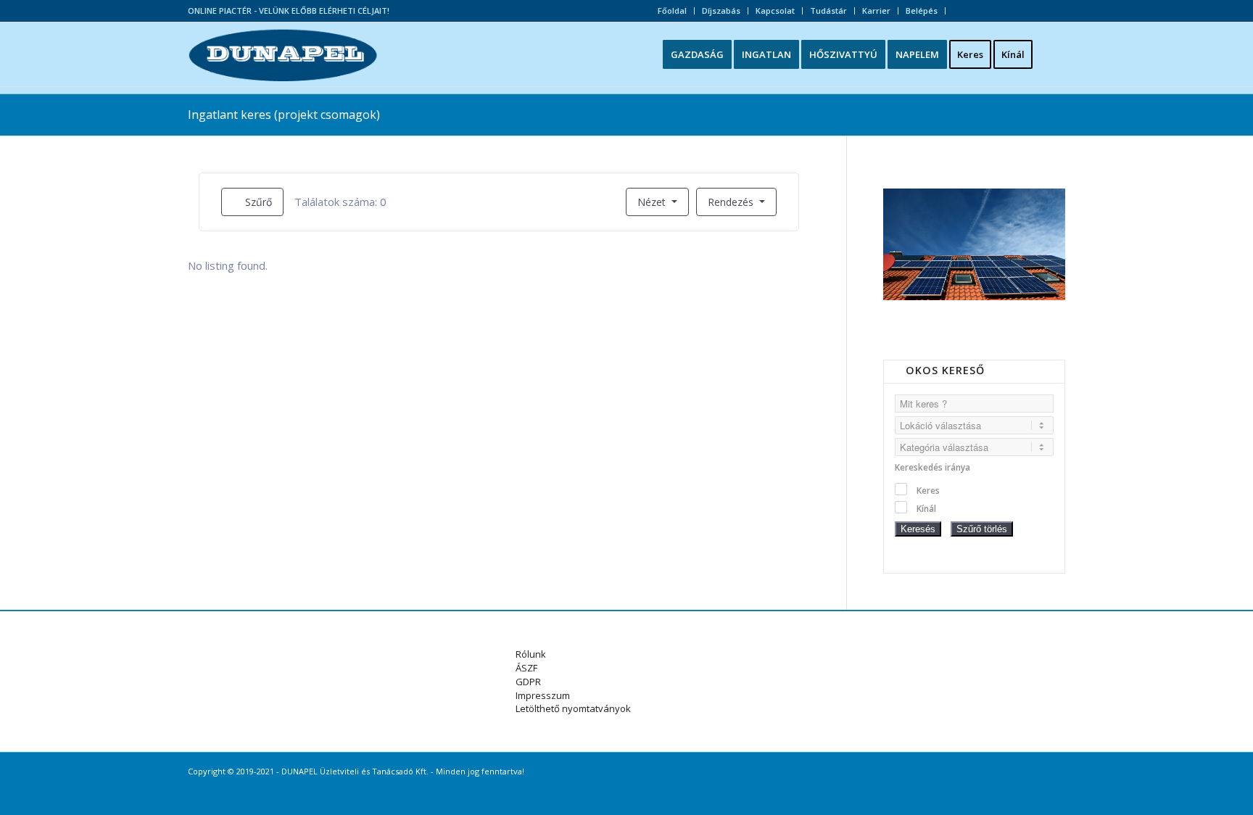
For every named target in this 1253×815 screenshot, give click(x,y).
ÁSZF (526, 667)
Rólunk (531, 654)
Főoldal (672, 10)
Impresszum (543, 695)
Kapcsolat (775, 10)
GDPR (528, 681)
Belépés (922, 10)
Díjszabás (721, 10)
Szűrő (257, 202)
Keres (928, 490)
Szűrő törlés (981, 529)
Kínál (926, 508)
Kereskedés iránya (932, 467)
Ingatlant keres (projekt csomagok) (284, 115)
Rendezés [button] (732, 202)
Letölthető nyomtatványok (573, 708)
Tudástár (828, 10)
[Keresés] (1053, 54)
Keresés (918, 529)
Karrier (876, 10)
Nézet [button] (651, 202)
